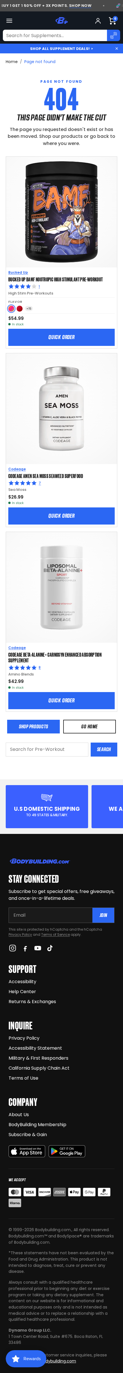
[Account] (98, 20)
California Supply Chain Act (39, 1068)
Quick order (61, 337)
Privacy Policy (20, 934)
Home (12, 61)
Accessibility (22, 981)
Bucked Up (18, 272)
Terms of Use (23, 1078)
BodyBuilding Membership (37, 1124)
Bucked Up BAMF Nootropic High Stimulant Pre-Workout (55, 279)
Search (104, 749)
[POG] (11, 309)
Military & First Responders (38, 1058)
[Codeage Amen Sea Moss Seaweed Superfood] (61, 408)
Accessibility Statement (35, 1048)
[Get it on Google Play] (67, 1151)
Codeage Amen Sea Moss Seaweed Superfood (45, 475)
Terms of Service (55, 934)
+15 (28, 309)
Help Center (22, 991)
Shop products (33, 726)
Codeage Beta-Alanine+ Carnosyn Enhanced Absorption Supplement (55, 657)
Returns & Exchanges (32, 1001)
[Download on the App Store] (27, 1151)
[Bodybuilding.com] (61, 20)
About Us (19, 1114)
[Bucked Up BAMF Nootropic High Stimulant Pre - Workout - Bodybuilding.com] (61, 212)
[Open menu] (9, 20)
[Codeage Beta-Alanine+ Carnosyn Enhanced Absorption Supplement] (61, 587)
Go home (89, 726)
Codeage (17, 469)
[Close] (116, 48)
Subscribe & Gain (28, 1134)
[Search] (113, 35)
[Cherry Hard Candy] (20, 309)
